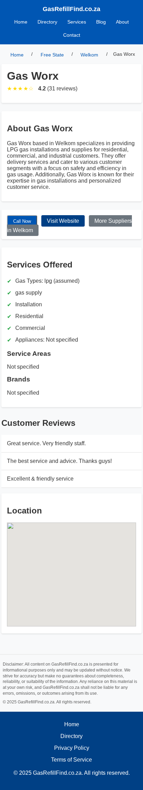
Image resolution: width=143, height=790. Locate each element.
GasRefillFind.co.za (71, 9)
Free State (52, 55)
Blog (101, 22)
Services (76, 22)
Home (20, 22)
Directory (47, 22)
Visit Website (63, 221)
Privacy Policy (71, 748)
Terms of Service (71, 760)
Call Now (22, 221)
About (122, 22)
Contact (71, 35)
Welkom (89, 55)
